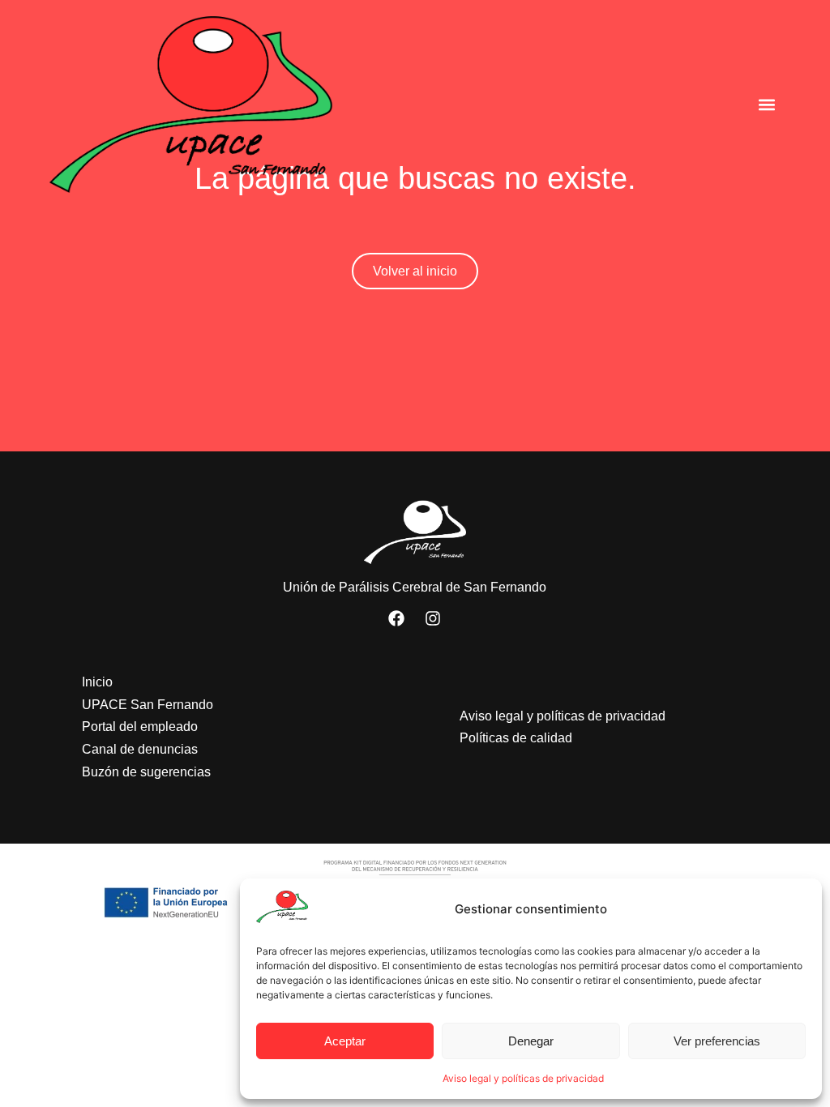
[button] (767, 104)
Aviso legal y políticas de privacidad (523, 1078)
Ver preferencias (717, 1041)
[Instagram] (433, 618)
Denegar (531, 1041)
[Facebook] (396, 618)
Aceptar (345, 1041)
